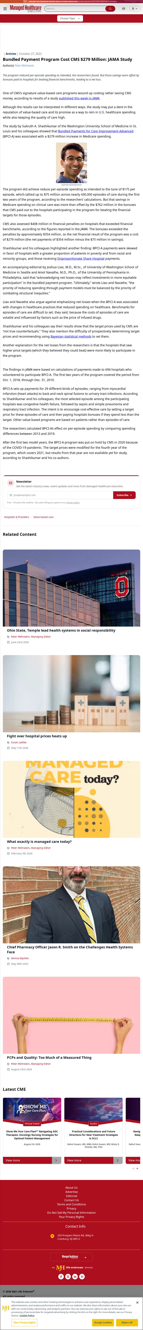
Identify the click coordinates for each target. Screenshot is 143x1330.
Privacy (71, 1208)
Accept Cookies (103, 1322)
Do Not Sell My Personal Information (71, 1213)
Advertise (71, 1192)
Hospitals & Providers (16, 517)
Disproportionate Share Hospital (80, 258)
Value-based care (43, 517)
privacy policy (73, 502)
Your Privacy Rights (71, 1217)
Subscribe (122, 495)
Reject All (127, 1322)
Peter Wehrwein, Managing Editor (31, 636)
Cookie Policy (27, 1315)
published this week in (79, 98)
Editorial (71, 1196)
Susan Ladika (18, 742)
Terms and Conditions (71, 1204)
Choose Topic (67, 18)
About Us (71, 1188)
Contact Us (71, 1200)
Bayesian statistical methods (71, 336)
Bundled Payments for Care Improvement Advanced (95, 131)
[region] (71, 1313)
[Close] (137, 1302)
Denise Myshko (20, 958)
